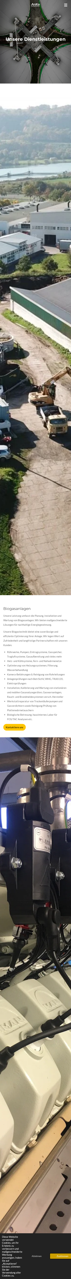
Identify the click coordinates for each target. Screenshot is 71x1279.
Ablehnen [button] (37, 1256)
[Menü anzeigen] (65, 5)
